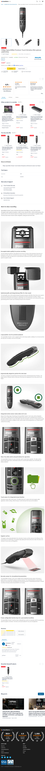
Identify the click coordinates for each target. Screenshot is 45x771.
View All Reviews (7, 90)
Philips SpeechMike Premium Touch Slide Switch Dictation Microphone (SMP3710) (7, 148)
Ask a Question (21, 634)
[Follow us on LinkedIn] (10, 757)
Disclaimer (25, 747)
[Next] (42, 79)
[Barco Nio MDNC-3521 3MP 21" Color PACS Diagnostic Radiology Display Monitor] (22, 140)
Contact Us (3, 747)
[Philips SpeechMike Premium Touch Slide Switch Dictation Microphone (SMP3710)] (8, 140)
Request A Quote (5, 127)
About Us (3, 745)
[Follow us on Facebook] (2, 757)
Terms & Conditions (26, 749)
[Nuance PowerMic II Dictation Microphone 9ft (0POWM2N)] (22, 109)
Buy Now (11, 68)
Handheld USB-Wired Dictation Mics (10, 4)
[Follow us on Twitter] (5, 757)
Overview (3, 97)
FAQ (24, 752)
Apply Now (21, 65)
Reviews (17, 97)
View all (41, 693)
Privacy (24, 751)
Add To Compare (9, 114)
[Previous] (40, 79)
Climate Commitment (5, 752)
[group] (42, 1)
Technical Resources (5, 749)
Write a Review (21, 631)
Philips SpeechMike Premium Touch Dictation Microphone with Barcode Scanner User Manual (21, 165)
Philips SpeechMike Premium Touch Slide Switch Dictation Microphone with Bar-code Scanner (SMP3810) (36, 149)
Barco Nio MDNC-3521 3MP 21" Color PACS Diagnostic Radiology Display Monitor (22, 148)
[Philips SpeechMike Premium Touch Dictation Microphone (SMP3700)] (8, 671)
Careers (2, 751)
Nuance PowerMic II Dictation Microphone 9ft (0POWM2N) (21, 117)
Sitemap (24, 745)
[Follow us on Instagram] (7, 757)
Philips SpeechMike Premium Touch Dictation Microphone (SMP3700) (7, 678)
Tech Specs (10, 97)
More (42, 93)
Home (2, 4)
